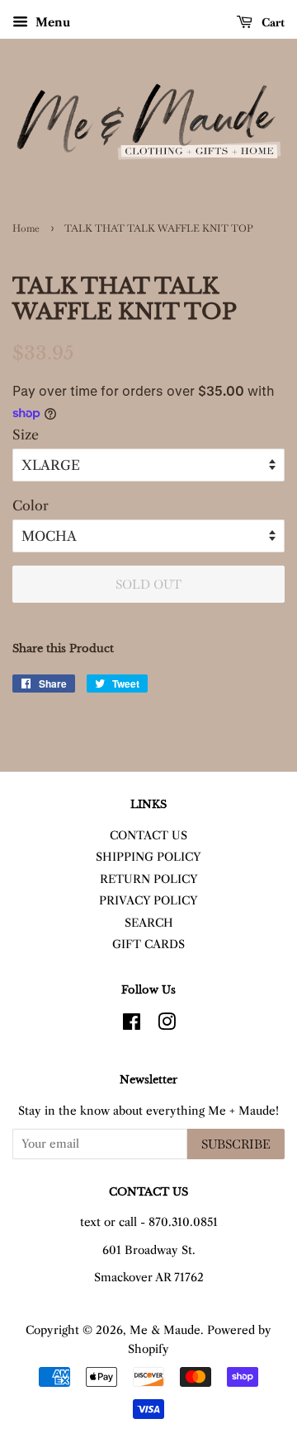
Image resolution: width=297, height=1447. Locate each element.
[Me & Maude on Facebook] (131, 1025)
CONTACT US (148, 836)
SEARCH (149, 923)
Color (30, 505)
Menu (51, 22)
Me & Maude (165, 1330)
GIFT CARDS (148, 944)
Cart (272, 22)
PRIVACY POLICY (148, 901)
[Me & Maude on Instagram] (167, 1025)
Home (26, 228)
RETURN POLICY (149, 879)
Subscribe (236, 1144)
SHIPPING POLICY (148, 857)
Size (25, 434)
